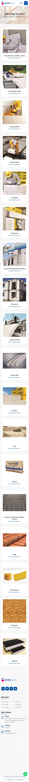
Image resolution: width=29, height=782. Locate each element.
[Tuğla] (14, 540)
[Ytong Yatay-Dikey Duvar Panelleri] (14, 254)
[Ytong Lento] (14, 218)
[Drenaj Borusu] (14, 575)
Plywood (14, 661)
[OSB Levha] (14, 611)
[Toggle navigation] (26, 3)
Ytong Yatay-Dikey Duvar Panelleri (14, 269)
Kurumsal (5, 701)
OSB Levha (14, 625)
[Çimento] (14, 467)
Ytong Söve (14, 304)
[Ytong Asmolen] (14, 147)
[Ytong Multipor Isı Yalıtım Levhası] (14, 41)
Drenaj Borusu (14, 590)
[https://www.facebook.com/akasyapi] (8, 3)
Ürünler (12, 16)
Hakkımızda (10, 779)
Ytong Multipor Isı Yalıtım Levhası (14, 56)
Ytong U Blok (15, 375)
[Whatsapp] (25, 774)
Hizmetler (5, 704)
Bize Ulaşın (20, 779)
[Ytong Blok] (14, 183)
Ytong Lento (14, 233)
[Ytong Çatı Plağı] (14, 325)
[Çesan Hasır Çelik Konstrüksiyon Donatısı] (14, 502)
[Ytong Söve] (14, 289)
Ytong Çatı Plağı (14, 340)
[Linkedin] (15, 688)
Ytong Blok (14, 198)
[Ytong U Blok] (14, 360)
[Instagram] (11, 688)
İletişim (18, 707)
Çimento (14, 481)
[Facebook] (3, 688)
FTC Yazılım (22, 776)
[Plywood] (14, 646)
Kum (14, 446)
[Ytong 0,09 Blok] (14, 112)
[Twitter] (7, 688)
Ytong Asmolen (14, 162)
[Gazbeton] (14, 396)
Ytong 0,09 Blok (14, 127)
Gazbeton (14, 411)
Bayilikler (18, 704)
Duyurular (5, 707)
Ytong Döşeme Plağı (14, 91)
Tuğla (14, 554)
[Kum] (14, 431)
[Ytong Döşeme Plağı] (14, 76)
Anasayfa (6, 16)
